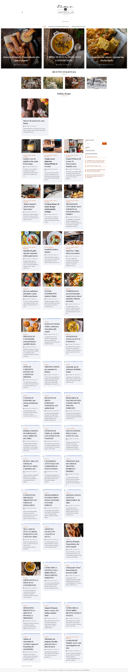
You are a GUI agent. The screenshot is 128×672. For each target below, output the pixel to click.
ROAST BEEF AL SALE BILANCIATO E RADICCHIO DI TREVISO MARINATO (73, 403)
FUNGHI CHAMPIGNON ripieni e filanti (51, 293)
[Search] (22, 12)
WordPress (86, 670)
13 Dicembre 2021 (110, 64)
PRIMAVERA (25, 156)
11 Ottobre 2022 (25, 64)
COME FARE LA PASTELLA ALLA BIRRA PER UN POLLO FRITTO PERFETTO (51, 572)
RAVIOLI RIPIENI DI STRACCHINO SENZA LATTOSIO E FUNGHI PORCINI (52, 500)
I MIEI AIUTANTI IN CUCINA (78, 26)
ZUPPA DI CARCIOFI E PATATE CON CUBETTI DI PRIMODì (28, 372)
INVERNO (106, 53)
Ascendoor (75, 670)
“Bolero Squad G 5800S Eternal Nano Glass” (29, 206)
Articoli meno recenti (26, 666)
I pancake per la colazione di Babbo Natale (73, 369)
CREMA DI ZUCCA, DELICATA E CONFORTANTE (30, 582)
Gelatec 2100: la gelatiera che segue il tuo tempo (30, 161)
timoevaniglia (17, 64)
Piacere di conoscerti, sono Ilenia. (59, 26)
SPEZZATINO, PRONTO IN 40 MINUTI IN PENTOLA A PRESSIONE (29, 613)
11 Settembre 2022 (68, 64)
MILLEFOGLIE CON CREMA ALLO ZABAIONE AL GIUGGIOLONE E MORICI (73, 209)
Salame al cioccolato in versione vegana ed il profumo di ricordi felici (30, 644)
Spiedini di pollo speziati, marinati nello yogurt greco (30, 253)
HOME (44, 26)
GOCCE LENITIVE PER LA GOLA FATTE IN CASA (73, 433)
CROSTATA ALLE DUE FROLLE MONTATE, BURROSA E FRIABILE (72, 466)
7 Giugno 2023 (34, 126)
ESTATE (29, 155)
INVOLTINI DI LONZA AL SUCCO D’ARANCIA (73, 339)
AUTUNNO (21, 53)
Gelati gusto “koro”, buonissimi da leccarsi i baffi (73, 570)
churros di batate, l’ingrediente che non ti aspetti (73, 544)
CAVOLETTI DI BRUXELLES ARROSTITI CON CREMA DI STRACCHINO (30, 500)
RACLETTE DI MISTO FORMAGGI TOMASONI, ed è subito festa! (51, 403)
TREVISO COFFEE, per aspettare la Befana (52, 369)
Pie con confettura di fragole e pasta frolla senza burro (30, 293)
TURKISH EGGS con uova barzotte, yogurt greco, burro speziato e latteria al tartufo (73, 296)
